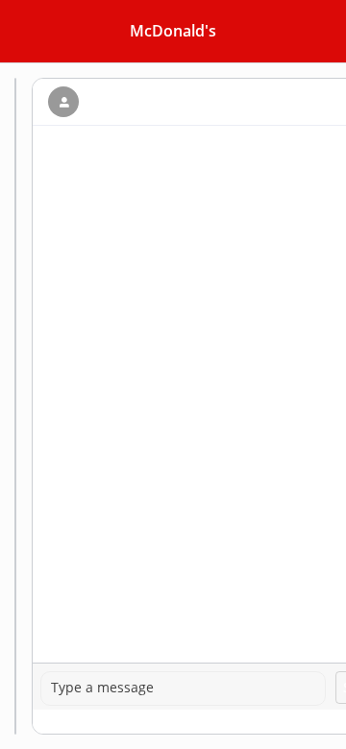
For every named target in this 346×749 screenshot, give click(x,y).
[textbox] (183, 688)
